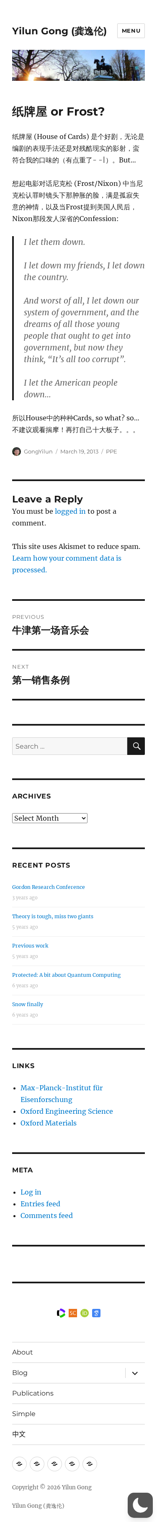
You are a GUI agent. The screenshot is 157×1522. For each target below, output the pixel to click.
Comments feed (47, 1215)
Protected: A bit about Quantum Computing (66, 975)
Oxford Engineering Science (67, 1111)
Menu (131, 30)
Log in (31, 1192)
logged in (70, 511)
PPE (111, 451)
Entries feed (40, 1204)
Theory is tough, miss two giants (52, 916)
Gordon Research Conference (48, 887)
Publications (33, 1393)
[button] (140, 1505)
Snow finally (27, 1004)
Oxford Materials (49, 1123)
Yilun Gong (77, 1487)
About (22, 1352)
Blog (20, 1373)
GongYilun (38, 451)
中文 (19, 1434)
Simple (24, 1414)
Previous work (30, 946)
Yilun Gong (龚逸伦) (59, 31)
